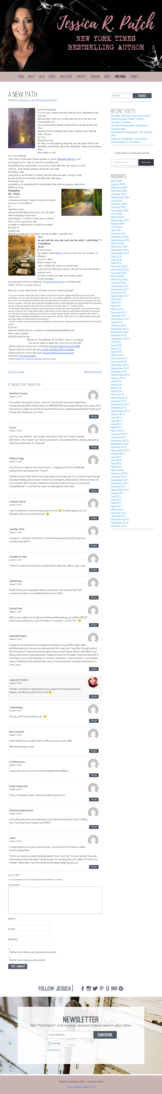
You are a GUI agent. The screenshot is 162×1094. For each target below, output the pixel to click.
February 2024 (119, 191)
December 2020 (120, 237)
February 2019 (119, 266)
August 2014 (118, 378)
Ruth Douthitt (16, 732)
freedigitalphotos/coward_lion (58, 352)
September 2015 (120, 338)
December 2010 (120, 519)
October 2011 (118, 486)
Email (12, 929)
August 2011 (118, 493)
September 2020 (120, 240)
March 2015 (117, 355)
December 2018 (120, 269)
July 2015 (116, 342)
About (31, 76)
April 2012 (116, 467)
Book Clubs (66, 76)
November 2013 (120, 404)
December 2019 (120, 250)
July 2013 (116, 417)
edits (53, 359)
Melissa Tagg (16, 458)
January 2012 (118, 477)
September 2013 (120, 411)
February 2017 (119, 312)
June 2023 (116, 200)
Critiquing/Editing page (54, 281)
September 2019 (120, 253)
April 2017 (116, 306)
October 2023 (118, 194)
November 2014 (120, 368)
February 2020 (119, 246)
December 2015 (120, 329)
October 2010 (118, 526)
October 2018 (118, 273)
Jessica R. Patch (48, 100)
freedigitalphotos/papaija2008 (64, 346)
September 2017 (120, 296)
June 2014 (116, 385)
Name (12, 919)
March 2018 (117, 276)
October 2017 (118, 292)
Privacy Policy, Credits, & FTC (81, 1087)
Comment (14, 885)
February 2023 (119, 204)
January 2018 (118, 283)
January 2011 (118, 516)
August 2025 (118, 184)
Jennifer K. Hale (18, 557)
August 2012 (118, 454)
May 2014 (116, 388)
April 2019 (116, 263)
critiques (29, 359)
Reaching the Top (93, 372)
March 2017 (117, 309)
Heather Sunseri (18, 393)
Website (12, 939)
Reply (94, 416)
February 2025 (119, 187)
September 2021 (120, 220)
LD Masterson (17, 762)
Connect (134, 76)
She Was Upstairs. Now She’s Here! (130, 116)
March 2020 (117, 243)
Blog (42, 76)
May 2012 (116, 463)
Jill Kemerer (15, 581)
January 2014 (118, 401)
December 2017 (120, 286)
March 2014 (117, 394)
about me (20, 359)
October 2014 (118, 371)
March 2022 (117, 217)
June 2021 (116, 227)
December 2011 (120, 480)
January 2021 (118, 233)
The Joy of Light (16, 372)
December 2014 (120, 365)
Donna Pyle (15, 608)
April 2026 (116, 181)
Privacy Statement (53, 1050)
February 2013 (119, 434)
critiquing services (42, 359)
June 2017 (116, 299)
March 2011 (117, 509)
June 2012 (116, 460)
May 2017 (116, 302)
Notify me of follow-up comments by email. (33, 952)
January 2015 (118, 361)
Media (108, 76)
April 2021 (116, 230)
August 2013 (118, 414)
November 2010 (120, 523)
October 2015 (118, 335)
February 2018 (119, 279)
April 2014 (116, 391)
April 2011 (116, 506)
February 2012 (119, 473)
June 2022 (116, 214)
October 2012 (118, 447)
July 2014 (116, 381)
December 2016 (120, 319)
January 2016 (118, 325)
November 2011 (120, 483)
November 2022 (120, 210)
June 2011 (116, 500)
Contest (81, 76)
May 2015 (116, 348)
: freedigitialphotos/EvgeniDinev (58, 349)
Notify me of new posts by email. (27, 960)
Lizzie (12, 838)
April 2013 (116, 427)
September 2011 (120, 490)
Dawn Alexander (18, 786)
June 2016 (116, 322)
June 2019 (116, 260)
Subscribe (146, 162)
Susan (12, 427)
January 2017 (118, 315)
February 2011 (119, 513)
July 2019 (116, 256)
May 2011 (116, 503)
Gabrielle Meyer (18, 636)
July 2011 (116, 496)
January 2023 (118, 207)
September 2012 (120, 450)
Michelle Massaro (66, 159)
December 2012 (120, 440)
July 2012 (116, 457)
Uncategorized (27, 356)
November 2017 (120, 289)
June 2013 (116, 421)
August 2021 (118, 223)
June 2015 (116, 345)
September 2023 (120, 197)
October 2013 (118, 408)
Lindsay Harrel (17, 501)
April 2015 (116, 352)
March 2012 (117, 470)
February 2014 (119, 398)
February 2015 (119, 358)
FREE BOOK (120, 76)
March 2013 (117, 431)
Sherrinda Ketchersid (21, 810)
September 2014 (120, 375)
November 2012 (120, 444)
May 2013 (116, 424)
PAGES (58, 252)
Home (21, 76)
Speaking (95, 76)
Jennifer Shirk (16, 529)
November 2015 (120, 332)
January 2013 (118, 437)
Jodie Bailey (16, 707)
